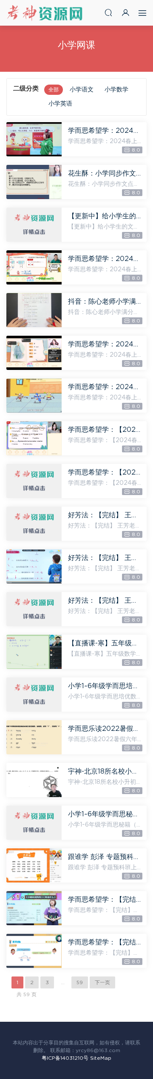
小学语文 (82, 90)
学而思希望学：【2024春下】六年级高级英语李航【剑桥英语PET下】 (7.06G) (105, 429)
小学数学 (116, 90)
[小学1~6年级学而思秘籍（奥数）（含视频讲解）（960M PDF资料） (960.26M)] (34, 823)
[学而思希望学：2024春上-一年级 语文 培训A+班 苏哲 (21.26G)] (34, 395)
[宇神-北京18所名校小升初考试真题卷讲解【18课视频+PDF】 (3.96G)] (34, 780)
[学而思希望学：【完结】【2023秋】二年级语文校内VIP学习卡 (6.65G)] (34, 908)
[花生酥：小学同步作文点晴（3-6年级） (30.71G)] (34, 182)
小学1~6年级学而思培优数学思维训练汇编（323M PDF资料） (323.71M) (105, 686)
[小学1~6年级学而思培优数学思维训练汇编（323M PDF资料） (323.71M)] (34, 694)
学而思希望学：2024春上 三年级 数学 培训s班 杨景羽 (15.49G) (105, 130)
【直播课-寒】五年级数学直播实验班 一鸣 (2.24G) (105, 643)
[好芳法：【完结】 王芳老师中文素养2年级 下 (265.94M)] (34, 609)
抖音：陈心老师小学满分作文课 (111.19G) (105, 301)
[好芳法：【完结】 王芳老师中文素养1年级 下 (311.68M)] (34, 524)
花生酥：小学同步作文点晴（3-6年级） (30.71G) (105, 173)
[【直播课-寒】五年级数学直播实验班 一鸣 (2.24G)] (34, 652)
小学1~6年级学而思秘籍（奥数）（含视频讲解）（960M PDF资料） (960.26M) (105, 814)
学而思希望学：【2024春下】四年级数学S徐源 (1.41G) (105, 472)
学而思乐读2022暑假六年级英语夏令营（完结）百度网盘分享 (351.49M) (105, 728)
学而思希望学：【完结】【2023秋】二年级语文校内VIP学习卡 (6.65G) (105, 899)
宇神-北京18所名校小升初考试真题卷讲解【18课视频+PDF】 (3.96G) (105, 771)
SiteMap (100, 1058)
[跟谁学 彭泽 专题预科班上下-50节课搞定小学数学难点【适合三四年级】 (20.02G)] (34, 865)
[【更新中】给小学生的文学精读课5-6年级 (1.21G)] (34, 225)
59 (79, 982)
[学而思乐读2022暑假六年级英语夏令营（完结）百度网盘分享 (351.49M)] (34, 737)
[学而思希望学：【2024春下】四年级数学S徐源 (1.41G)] (34, 481)
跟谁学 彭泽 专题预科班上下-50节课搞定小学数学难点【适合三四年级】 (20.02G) (105, 856)
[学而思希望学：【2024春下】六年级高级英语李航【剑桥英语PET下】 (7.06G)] (34, 438)
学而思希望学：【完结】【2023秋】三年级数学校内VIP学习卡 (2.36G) (105, 942)
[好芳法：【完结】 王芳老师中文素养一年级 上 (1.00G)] (34, 566)
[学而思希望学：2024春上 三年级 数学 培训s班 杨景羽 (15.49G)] (34, 139)
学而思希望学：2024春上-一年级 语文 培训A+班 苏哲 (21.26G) (105, 387)
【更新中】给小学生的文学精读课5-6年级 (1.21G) (105, 216)
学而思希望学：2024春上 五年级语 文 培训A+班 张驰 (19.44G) (105, 344)
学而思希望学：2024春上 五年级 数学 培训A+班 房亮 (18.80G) (105, 258)
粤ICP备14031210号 (65, 1058)
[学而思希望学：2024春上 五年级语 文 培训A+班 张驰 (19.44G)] (34, 353)
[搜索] (108, 12)
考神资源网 (44, 13)
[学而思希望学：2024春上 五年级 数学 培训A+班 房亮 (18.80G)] (34, 267)
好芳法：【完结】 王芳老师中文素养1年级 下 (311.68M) (105, 515)
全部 (53, 89)
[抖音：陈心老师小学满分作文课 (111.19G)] (34, 310)
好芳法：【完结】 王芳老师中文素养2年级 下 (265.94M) (105, 600)
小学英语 (60, 104)
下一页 (102, 982)
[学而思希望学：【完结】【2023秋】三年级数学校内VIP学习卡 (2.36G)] (34, 951)
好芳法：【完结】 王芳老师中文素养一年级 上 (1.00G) (105, 557)
